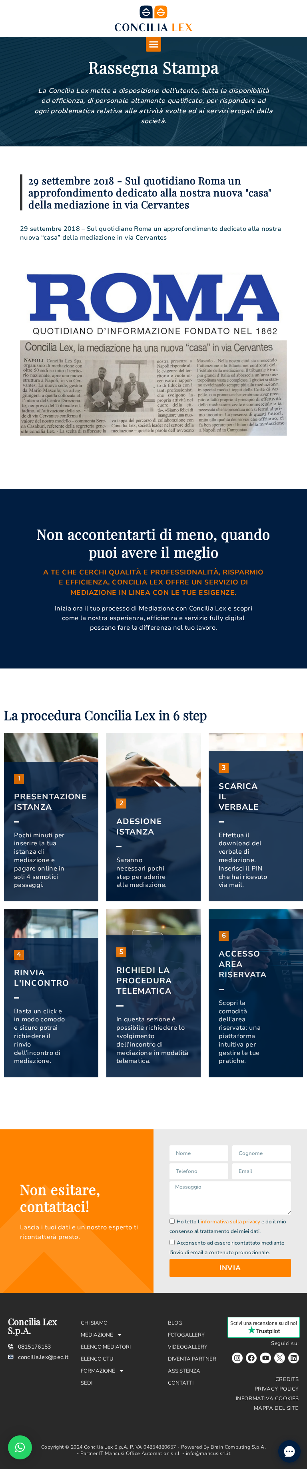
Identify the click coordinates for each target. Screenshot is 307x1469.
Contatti (180, 1383)
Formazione (98, 1371)
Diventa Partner (192, 1359)
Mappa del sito (276, 1408)
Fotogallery (186, 1335)
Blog (175, 1323)
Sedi (86, 1383)
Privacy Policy (277, 1389)
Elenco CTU (97, 1359)
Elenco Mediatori (106, 1347)
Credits (287, 1379)
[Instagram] (237, 1358)
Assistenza (184, 1371)
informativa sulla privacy (230, 1221)
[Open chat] (289, 1451)
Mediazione (97, 1335)
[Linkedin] (293, 1358)
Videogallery (187, 1347)
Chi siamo (94, 1323)
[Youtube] (265, 1358)
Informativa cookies (267, 1398)
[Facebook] (251, 1358)
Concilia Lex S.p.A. (32, 1325)
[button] (153, 44)
